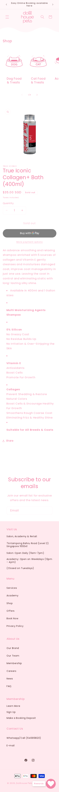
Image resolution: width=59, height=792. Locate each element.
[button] (7, 17)
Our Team (13, 655)
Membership (14, 663)
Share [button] (10, 440)
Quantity (8, 203)
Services (12, 588)
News (10, 678)
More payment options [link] (29, 241)
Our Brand (13, 648)
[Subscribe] (48, 510)
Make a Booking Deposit (21, 718)
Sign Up (11, 712)
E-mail (11, 745)
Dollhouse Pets (24, 783)
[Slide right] (37, 94)
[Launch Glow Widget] (51, 784)
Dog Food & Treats (14, 80)
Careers (11, 671)
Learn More (13, 706)
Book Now (12, 618)
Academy (13, 595)
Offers (11, 611)
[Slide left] (22, 94)
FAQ (9, 686)
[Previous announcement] (6, 4)
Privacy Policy (15, 626)
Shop (10, 603)
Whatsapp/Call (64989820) (24, 738)
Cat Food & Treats (38, 80)
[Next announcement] (52, 4)
